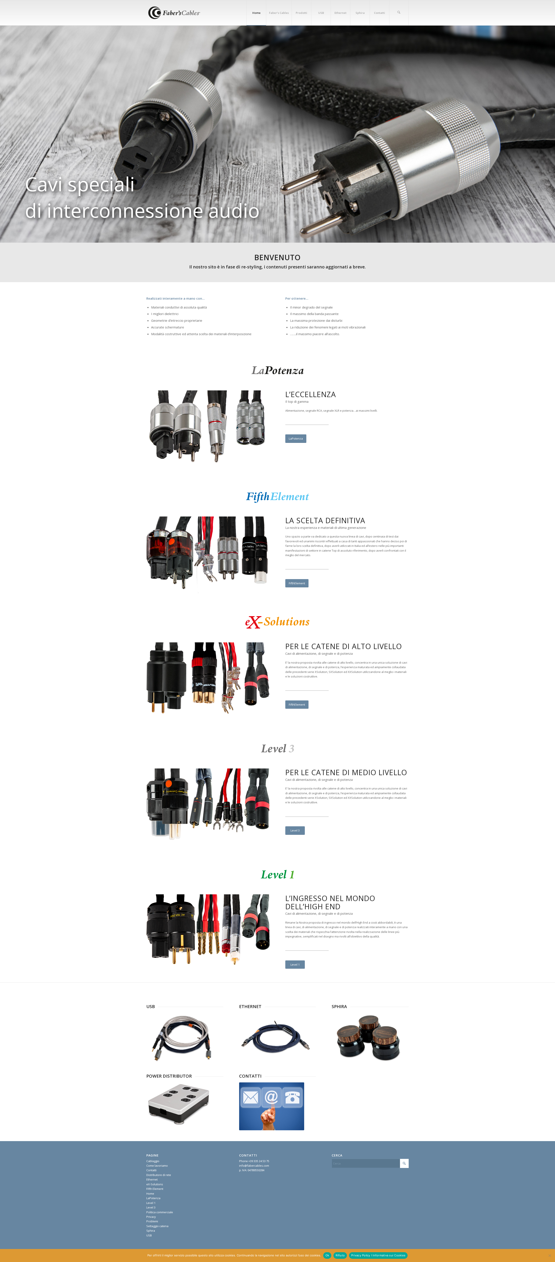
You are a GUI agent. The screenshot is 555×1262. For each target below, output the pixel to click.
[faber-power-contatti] (271, 1106)
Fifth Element (154, 1189)
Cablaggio (152, 1161)
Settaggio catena (157, 1226)
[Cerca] (399, 12)
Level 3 (150, 1207)
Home (150, 1193)
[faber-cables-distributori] (178, 1104)
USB (149, 1235)
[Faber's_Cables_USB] (183, 1038)
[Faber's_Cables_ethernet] (276, 1038)
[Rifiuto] (549, 1255)
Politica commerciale (159, 1212)
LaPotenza (153, 1198)
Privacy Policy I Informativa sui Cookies (378, 1255)
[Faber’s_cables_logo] (173, 12)
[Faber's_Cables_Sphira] (368, 1038)
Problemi (152, 1221)
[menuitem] (256, 12)
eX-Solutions (154, 1184)
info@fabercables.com (254, 1166)
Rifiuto (340, 1255)
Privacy (151, 1217)
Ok (327, 1255)
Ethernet (152, 1179)
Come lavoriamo (157, 1166)
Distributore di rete (158, 1175)
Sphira (150, 1231)
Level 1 (150, 1203)
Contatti (151, 1170)
